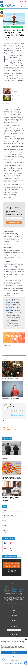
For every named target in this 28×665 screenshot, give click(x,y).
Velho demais (20, 26)
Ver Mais (5, 532)
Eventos (4, 517)
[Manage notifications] (3, 659)
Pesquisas (4, 522)
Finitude (4, 520)
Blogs (14, 613)
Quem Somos (14, 623)
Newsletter (13, 620)
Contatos (14, 618)
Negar (14, 656)
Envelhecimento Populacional (8, 515)
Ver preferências (14, 660)
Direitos (4, 512)
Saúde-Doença (5, 527)
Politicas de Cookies (9, 663)
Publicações (4, 525)
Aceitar (14, 652)
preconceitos (13, 26)
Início (14, 610)
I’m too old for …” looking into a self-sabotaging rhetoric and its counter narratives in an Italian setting (13, 307)
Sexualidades (5, 530)
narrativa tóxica (7, 26)
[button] (26, 639)
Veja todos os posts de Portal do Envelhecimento (16, 414)
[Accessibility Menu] (25, 662)
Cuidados (4, 510)
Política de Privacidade (18, 663)
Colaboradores (14, 615)
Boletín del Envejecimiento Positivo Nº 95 (13, 301)
